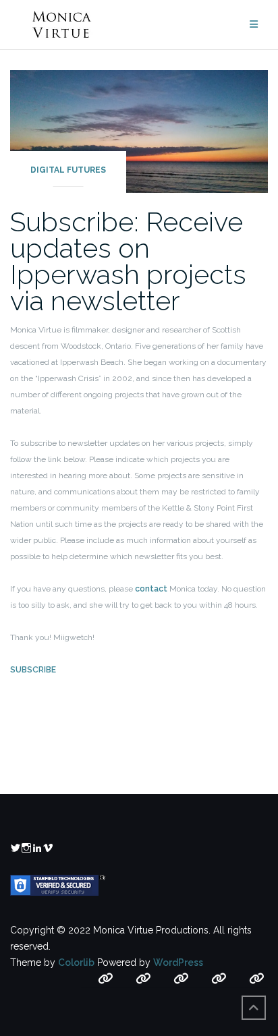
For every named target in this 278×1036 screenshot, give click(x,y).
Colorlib (76, 962)
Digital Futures (68, 170)
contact (151, 589)
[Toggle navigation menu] (254, 24)
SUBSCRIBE (33, 669)
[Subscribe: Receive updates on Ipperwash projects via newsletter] (139, 130)
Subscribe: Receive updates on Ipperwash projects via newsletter (128, 261)
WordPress (178, 962)
